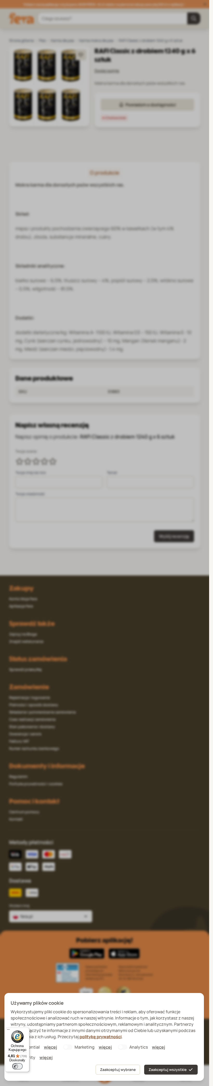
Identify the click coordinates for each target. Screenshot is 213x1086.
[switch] (17, 1066)
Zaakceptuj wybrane (118, 1069)
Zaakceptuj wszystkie (168, 1069)
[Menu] (8, 1031)
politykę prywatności (100, 1036)
